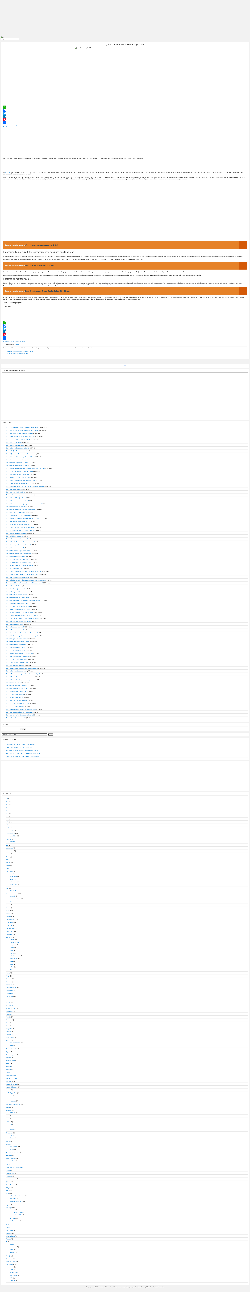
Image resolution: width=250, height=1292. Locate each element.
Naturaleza (9, 1133)
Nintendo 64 (13, 1272)
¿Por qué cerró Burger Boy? (14, 442)
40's (7, 807)
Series (11, 1250)
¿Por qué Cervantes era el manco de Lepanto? (19, 562)
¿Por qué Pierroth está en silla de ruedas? (18, 609)
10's (7, 798)
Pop (11, 1124)
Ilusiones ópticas (11, 1055)
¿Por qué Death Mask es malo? (15, 630)
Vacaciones (9, 1259)
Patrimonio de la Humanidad (14, 1167)
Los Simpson (13, 876)
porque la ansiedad (57, 348)
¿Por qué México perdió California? (16, 647)
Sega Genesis (13, 1275)
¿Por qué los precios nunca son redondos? (18, 477)
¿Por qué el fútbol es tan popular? (16, 512)
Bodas (7, 868)
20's (7, 801)
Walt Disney (13, 882)
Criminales (9, 925)
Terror (8, 1224)
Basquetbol (13, 945)
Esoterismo (9, 985)
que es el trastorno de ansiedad (86, 348)
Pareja (8, 1164)
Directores (13, 890)
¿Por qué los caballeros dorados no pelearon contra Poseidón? (24, 571)
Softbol (12, 967)
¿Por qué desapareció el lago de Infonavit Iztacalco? (21, 530)
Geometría (13, 1101)
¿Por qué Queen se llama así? (14, 568)
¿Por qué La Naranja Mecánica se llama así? (18, 483)
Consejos (8, 917)
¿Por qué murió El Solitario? (14, 489)
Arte (7, 845)
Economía (9, 979)
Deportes (8, 937)
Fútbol (12, 953)
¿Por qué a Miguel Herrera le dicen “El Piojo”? (19, 471)
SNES (11, 1278)
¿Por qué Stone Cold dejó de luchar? (16, 498)
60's (7, 813)
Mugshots (13, 842)
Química (8, 1182)
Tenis (11, 969)
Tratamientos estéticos (16, 1201)
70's (7, 816)
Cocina (8, 905)
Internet (12, 1210)
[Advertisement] (125, 21)
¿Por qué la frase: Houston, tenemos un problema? (20, 680)
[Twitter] (125, 113)
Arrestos (8, 839)
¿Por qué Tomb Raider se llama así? (16, 686)
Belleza (8, 865)
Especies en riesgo (11, 988)
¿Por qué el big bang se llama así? (15, 589)
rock (11, 1127)
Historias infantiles (11, 1049)
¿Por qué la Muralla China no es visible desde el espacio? (22, 618)
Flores (7, 1026)
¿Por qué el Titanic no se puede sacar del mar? (19, 433)
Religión (8, 1188)
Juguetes (8, 1069)
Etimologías (9, 993)
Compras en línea (19, 1212)
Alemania (12, 896)
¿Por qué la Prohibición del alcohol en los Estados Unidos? (23, 600)
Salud (25, 348)
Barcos (8, 857)
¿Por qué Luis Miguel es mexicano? (16, 644)
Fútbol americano (15, 956)
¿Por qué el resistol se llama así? (15, 706)
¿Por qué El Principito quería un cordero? (18, 577)
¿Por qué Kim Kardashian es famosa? (17, 595)
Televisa (12, 1252)
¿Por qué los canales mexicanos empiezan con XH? (20, 480)
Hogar (7, 1052)
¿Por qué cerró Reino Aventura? (15, 445)
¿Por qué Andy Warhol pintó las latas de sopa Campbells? (22, 636)
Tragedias (9, 1233)
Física (7, 1023)
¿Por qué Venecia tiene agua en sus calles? (18, 551)
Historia (8, 1040)
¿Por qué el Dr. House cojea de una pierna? (18, 439)
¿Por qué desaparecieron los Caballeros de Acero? (20, 612)
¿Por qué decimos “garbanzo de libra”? (17, 463)
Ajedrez (12, 939)
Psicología (9, 1176)
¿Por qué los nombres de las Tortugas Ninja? (19, 515)
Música (8, 1122)
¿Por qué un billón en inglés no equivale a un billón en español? (24, 583)
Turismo (8, 1239)
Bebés (7, 860)
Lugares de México (11, 1084)
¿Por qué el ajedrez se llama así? (15, 665)
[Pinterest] (125, 119)
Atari (11, 1269)
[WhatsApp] (125, 107)
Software (12, 1218)
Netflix (12, 1244)
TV (6, 1242)
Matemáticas (9, 1099)
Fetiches (8, 1014)
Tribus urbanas (10, 1236)
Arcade (12, 1267)
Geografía (8, 1034)
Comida (8, 914)
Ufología (8, 1256)
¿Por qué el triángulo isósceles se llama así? (18, 545)
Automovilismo (14, 942)
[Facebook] (125, 110)
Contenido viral (10, 919)
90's (7, 822)
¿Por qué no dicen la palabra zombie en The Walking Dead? (23, 518)
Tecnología (9, 1208)
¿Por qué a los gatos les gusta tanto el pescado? (19, 495)
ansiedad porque (37, 348)
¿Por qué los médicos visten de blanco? (17, 603)
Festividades (9, 1011)
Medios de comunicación (13, 1104)
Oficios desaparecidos (12, 1153)
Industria (8, 1058)
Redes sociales (18, 1215)
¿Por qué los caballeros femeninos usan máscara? (20, 542)
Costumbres (9, 922)
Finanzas (8, 1020)
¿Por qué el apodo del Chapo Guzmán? (17, 639)
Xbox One (12, 1280)
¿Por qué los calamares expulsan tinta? (17, 501)
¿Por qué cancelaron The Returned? (16, 533)
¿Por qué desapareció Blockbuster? (16, 691)
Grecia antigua (10, 1037)
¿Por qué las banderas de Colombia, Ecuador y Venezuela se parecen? (26, 580)
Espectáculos (9, 990)
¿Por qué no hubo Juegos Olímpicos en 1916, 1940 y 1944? (22, 615)
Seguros (8, 1205)
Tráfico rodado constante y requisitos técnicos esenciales (22, 756)
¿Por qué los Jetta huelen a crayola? (16, 451)
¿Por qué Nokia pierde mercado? (15, 627)
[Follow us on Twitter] (1, 41)
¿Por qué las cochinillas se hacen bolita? (17, 662)
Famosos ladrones (11, 1008)
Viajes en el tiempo (11, 1262)
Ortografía (9, 1156)
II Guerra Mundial (15, 1043)
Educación (9, 982)
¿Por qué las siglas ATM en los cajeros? (17, 592)
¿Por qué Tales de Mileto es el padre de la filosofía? (21, 457)
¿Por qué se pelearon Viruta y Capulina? (17, 474)
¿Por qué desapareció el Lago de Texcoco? (18, 598)
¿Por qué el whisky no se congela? (16, 650)
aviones (8, 854)
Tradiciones (9, 1230)
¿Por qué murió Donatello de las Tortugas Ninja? (20, 712)
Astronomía (9, 848)
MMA (11, 961)
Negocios (8, 1141)
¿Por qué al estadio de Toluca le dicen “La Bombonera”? (22, 633)
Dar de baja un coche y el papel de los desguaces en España (23, 753)
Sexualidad (13, 1198)
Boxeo (11, 950)
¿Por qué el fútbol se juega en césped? (17, 700)
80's (7, 819)
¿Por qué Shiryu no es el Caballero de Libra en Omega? (22, 668)
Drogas (8, 976)
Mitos (7, 1116)
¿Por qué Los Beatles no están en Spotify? (18, 448)
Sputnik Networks (158, 1287)
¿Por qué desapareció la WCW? (15, 694)
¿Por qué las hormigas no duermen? (16, 556)
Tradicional (13, 1129)
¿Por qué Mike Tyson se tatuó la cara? (17, 465)
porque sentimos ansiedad (70, 348)
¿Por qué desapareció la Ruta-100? (16, 507)
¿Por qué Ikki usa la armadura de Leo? (17, 521)
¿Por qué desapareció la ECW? (14, 697)
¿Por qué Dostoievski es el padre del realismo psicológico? (23, 674)
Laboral (8, 1072)
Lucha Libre (13, 958)
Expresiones (9, 996)
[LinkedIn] (125, 116)
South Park (13, 879)
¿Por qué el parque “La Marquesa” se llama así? (20, 715)
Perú (11, 901)
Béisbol (12, 948)
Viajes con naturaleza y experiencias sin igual (19, 747)
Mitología (8, 1110)
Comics (8, 911)
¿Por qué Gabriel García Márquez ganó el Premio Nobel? (22, 574)
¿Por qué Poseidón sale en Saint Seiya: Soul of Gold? (21, 709)
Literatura (9, 1081)
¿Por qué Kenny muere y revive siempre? (18, 642)
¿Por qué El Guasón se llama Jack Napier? (18, 656)
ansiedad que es (47, 348)
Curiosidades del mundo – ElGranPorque (109, 1287)
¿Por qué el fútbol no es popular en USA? (18, 703)
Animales (12, 1135)
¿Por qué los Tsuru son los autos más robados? (19, 653)
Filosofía (8, 1017)
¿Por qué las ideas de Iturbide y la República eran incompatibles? (25, 486)
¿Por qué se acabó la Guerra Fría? (15, 492)
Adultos (8, 828)
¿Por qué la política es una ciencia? (16, 718)
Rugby (11, 964)
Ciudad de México (15, 899)
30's (7, 804)
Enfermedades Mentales (17, 348)
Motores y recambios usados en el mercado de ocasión (22, 750)
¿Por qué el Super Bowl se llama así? (16, 659)
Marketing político (11, 1093)
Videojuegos (9, 1264)
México (12, 1045)
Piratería (8, 1170)
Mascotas (8, 1096)
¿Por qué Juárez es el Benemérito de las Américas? (20, 454)
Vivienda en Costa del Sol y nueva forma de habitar (21, 744)
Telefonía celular (15, 1221)
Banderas (12, 1161)
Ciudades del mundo (12, 894)
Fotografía (9, 1029)
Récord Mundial (10, 1185)
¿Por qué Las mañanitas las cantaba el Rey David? (20, 436)
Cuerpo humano (10, 928)
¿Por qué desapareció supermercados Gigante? (19, 565)
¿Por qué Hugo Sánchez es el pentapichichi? (18, 554)
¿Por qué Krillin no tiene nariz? (15, 624)
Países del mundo (11, 1158)
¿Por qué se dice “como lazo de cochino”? (18, 559)
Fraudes (8, 1032)
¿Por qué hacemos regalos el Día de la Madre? (20, 351)
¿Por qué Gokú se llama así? (14, 683)
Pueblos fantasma (11, 1179)
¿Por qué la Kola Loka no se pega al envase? (18, 621)
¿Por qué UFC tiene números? (14, 536)
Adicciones (9, 825)
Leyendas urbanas (11, 1078)
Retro (7, 1191)
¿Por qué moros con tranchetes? (15, 460)
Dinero (8, 973)
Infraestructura (10, 1060)
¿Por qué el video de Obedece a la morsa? (18, 606)
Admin (17, 344)
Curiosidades (6, 348)
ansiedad (8, 172)
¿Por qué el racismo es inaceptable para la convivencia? (22, 430)
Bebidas (8, 863)
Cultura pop (9, 931)
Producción (13, 1247)
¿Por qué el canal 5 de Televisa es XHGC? (17, 688)
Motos (7, 1119)
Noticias (8, 1144)
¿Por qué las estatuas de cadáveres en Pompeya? (20, 527)
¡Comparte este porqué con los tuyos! (14, 126)
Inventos (8, 1066)
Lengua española (11, 1075)
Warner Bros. (13, 885)
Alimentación (10, 831)
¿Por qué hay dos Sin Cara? (13, 586)
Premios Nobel (10, 1173)
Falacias (8, 1002)
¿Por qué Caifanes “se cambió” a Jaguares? (18, 524)
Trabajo (8, 1227)
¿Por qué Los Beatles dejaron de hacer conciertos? (20, 677)
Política (12, 1149)
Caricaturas (9, 871)
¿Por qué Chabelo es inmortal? (15, 548)
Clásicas (12, 874)
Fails (7, 999)
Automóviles (9, 851)
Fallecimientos (10, 1005)
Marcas (8, 1090)
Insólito (8, 1063)
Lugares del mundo (11, 1087)
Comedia (8, 908)
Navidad (12, 1112)
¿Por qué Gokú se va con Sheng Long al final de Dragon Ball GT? (24, 504)
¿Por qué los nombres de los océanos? (17, 539)
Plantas (12, 1138)
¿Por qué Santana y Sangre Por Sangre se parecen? (20, 510)
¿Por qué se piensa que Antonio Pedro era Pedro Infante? (22, 427)
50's (7, 810)
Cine (7, 888)
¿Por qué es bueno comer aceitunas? (18, 353)
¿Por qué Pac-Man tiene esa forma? (16, 671)
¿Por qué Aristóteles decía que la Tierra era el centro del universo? (25, 468)
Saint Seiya (13, 836)
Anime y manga (10, 834)
